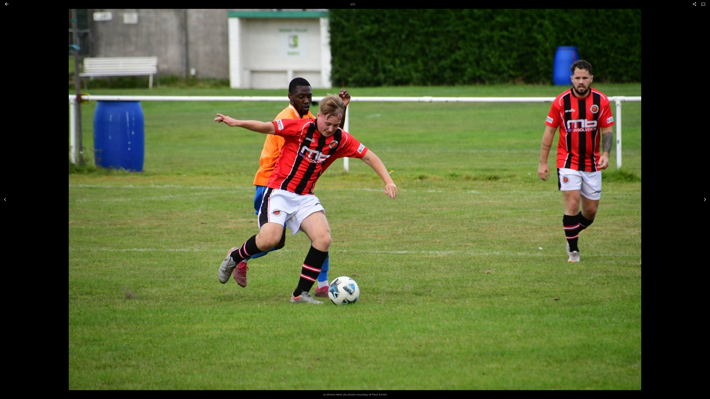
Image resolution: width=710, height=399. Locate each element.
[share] (694, 4)
